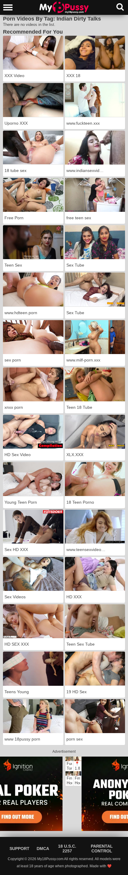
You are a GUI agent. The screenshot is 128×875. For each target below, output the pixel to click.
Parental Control (102, 848)
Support (19, 848)
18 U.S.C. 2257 (67, 848)
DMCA (43, 848)
